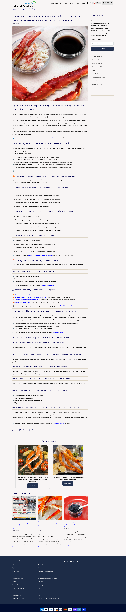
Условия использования (44, 568)
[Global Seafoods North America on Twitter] (65, 561)
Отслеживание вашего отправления (47, 578)
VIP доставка (81, 3)
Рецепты (40, 591)
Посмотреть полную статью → (21, 547)
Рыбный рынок (96, 81)
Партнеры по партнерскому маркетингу (48, 598)
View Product (32, 485)
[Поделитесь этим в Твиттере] (20, 430)
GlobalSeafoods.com (57, 138)
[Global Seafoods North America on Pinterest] (74, 561)
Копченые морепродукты (99, 77)
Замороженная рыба (97, 63)
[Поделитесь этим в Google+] (29, 430)
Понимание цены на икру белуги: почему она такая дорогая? (73, 524)
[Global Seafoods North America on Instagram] (77, 561)
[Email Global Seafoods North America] (80, 561)
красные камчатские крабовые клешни (40, 255)
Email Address (96, 39)
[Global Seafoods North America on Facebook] (68, 561)
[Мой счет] (88, 3)
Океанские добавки (97, 84)
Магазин (55, 3)
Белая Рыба (95, 74)
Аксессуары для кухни (98, 88)
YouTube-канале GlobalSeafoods (70, 306)
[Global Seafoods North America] (24, 6)
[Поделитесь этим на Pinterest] (26, 430)
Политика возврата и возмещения (47, 571)
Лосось (94, 70)
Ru (97, 3)
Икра (93, 53)
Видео (39, 595)
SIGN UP (102, 48)
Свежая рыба (95, 60)
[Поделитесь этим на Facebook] (23, 430)
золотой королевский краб (44, 171)
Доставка (64, 3)
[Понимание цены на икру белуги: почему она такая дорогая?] (76, 508)
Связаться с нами (42, 574)
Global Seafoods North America (65, 606)
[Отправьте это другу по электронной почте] (32, 430)
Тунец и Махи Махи (98, 67)
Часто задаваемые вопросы (45, 585)
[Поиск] (90, 3)
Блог (72, 3)
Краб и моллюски (97, 56)
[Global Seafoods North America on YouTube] (71, 561)
